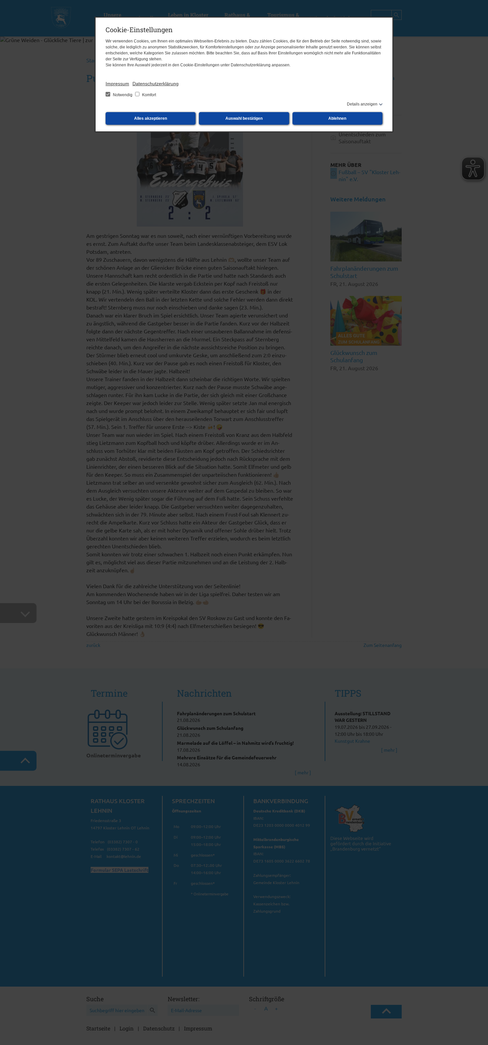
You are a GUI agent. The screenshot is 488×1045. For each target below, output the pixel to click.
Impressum (117, 83)
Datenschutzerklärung (155, 83)
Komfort (148, 95)
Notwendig (122, 95)
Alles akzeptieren (150, 118)
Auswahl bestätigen (244, 118)
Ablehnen (337, 118)
